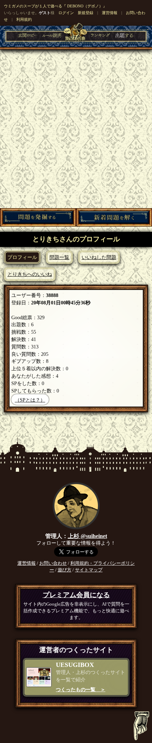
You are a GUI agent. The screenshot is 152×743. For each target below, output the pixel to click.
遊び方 (64, 570)
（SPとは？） (30, 400)
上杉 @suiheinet (87, 536)
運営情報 (109, 13)
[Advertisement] (76, 129)
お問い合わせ (53, 563)
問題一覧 (59, 257)
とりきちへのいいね (29, 274)
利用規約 (24, 19)
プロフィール (22, 257)
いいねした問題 (99, 257)
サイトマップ (89, 570)
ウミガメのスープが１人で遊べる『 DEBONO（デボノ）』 (55, 6)
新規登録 (85, 13)
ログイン (66, 13)
